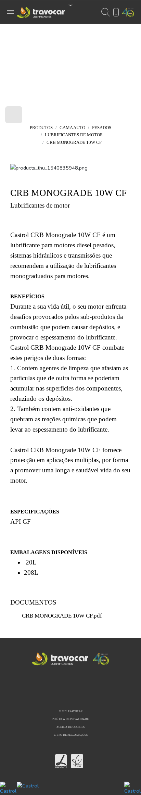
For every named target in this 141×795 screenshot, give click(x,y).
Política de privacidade (70, 719)
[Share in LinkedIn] (77, 691)
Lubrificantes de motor (74, 134)
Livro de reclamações (71, 734)
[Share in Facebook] (65, 691)
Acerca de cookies (70, 727)
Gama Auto (72, 127)
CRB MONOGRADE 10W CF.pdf (62, 615)
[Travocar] (88, 179)
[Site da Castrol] (70, 788)
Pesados (101, 127)
